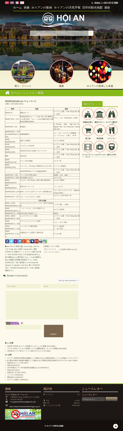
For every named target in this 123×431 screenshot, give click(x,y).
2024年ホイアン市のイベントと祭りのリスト (24, 351)
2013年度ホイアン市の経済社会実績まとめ (23, 367)
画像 (27, 7)
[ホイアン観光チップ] (111, 116)
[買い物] (88, 132)
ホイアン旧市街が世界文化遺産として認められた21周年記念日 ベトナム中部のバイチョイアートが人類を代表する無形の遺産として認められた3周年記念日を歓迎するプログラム (42, 359)
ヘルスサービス (100, 154)
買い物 (87, 138)
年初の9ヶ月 (12, 372)
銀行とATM (111, 154)
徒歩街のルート (13, 363)
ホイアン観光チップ (112, 123)
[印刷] (41, 241)
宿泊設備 (99, 138)
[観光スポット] (100, 116)
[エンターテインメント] (88, 148)
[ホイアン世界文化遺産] (61, 20)
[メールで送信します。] (36, 241)
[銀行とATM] (112, 148)
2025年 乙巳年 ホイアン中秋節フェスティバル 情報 (26, 346)
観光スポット (100, 122)
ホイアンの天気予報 (67, 7)
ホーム (17, 7)
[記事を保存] (45, 241)
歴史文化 (10, 377)
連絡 (107, 7)
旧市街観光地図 (92, 7)
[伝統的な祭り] (88, 116)
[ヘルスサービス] (99, 148)
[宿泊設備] (100, 132)
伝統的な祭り (88, 122)
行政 (9, 365)
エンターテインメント (88, 155)
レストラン (112, 138)
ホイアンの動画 (41, 7)
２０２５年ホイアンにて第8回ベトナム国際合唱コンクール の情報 (32, 348)
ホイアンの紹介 (13, 379)
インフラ (10, 375)
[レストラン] (111, 132)
